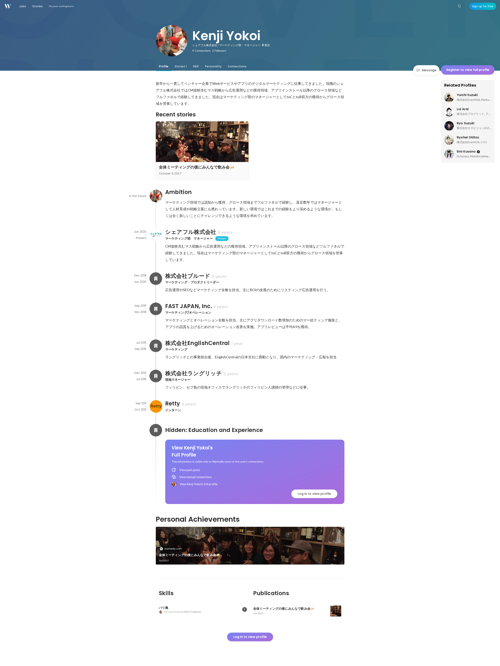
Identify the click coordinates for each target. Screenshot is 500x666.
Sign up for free (482, 6)
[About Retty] (156, 406)
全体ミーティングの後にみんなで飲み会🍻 (189, 555)
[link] (250, 545)
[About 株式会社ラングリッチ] (156, 376)
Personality (213, 66)
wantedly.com (173, 548)
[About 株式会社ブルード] (156, 278)
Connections (237, 66)
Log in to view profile (314, 493)
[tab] (164, 66)
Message (429, 70)
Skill (196, 66)
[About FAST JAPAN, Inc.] (156, 309)
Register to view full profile (467, 70)
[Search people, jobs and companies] (459, 6)
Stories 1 (181, 66)
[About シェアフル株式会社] (156, 234)
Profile (163, 66)
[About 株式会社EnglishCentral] (156, 345)
